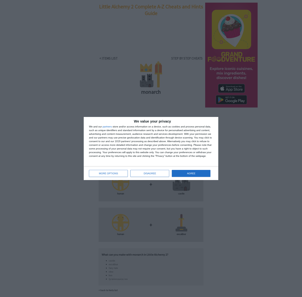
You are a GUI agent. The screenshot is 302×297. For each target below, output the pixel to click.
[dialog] (151, 148)
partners (107, 126)
